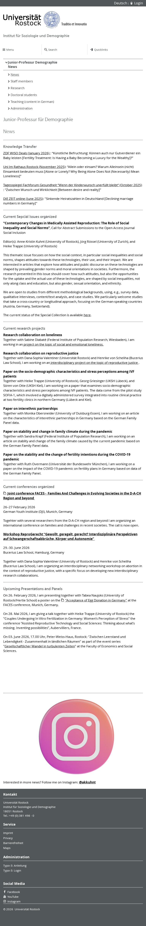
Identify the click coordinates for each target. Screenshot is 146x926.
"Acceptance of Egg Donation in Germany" (96, 600)
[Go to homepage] (45, 20)
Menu (10, 49)
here (87, 315)
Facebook (13, 892)
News (12, 67)
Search (52, 49)
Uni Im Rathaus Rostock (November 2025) (34, 167)
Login (138, 3)
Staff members (22, 81)
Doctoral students (24, 95)
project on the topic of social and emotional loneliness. (63, 344)
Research (18, 88)
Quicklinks (101, 49)
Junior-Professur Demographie (32, 64)
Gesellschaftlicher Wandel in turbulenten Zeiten (40, 646)
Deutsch (121, 3)
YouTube (12, 896)
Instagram (14, 901)
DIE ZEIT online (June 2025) (23, 199)
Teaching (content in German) (32, 102)
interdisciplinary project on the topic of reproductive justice (94, 363)
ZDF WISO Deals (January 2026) (26, 153)
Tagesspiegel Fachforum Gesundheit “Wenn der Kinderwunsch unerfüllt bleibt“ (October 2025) (72, 185)
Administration (22, 108)
